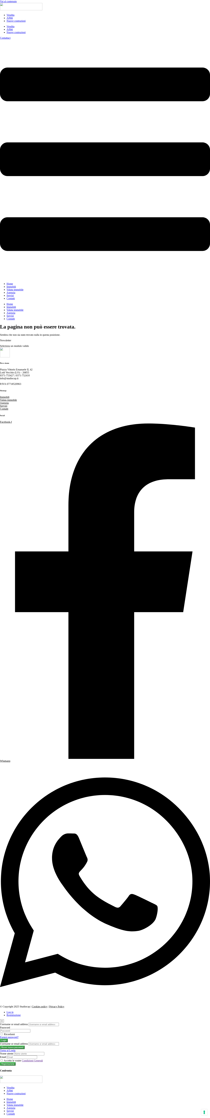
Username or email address (14, 1024)
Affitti (10, 18)
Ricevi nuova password (12, 1047)
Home (10, 283)
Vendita (10, 15)
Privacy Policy (56, 1006)
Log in (10, 1012)
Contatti (11, 298)
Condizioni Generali (32, 1060)
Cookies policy (39, 1006)
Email (3, 1057)
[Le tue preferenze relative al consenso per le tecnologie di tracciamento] (204, 1112)
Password (5, 1027)
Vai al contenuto (8, 1)
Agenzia (11, 292)
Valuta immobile (15, 289)
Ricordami (9, 1034)
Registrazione (14, 1015)
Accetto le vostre (23, 1060)
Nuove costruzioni (16, 20)
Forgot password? (9, 1037)
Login (3, 1040)
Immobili (11, 286)
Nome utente (6, 1053)
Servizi (10, 295)
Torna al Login (7, 1050)
